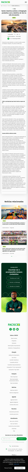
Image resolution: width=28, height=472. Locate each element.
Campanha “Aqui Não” (14, 369)
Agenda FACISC (14, 399)
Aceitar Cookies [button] (19, 467)
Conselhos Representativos (14, 364)
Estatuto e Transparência (14, 348)
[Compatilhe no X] (16, 34)
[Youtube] (17, 329)
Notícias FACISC (14, 390)
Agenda (14, 397)
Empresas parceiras (14, 411)
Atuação (14, 352)
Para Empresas (14, 376)
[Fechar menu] (26, 2)
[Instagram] (14, 329)
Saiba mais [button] (16, 464)
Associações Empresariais (14, 345)
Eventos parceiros (14, 414)
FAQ (14, 431)
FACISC (9, 5)
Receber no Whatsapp (15, 282)
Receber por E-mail (14, 278)
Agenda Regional (14, 402)
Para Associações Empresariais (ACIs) (14, 380)
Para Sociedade (14, 383)
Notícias (5, 5)
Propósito (14, 340)
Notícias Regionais (14, 392)
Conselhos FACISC (14, 362)
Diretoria (14, 343)
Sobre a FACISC (14, 335)
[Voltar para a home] (1, 5)
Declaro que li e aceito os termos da (13, 442)
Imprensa (14, 428)
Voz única (14, 357)
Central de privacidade (14, 426)
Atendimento (14, 418)
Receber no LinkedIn (15, 286)
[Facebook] (10, 329)
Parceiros (14, 409)
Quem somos (14, 338)
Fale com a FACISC (14, 421)
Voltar (14, 8)
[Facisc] (5, 2)
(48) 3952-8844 (15, 446)
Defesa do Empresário (14, 355)
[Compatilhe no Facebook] (14, 34)
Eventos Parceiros (14, 404)
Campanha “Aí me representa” (14, 367)
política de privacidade (20, 442)
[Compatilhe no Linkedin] (17, 34)
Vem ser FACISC (14, 423)
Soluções (14, 374)
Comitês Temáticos (14, 360)
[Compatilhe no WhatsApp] (19, 34)
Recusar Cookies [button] (8, 467)
